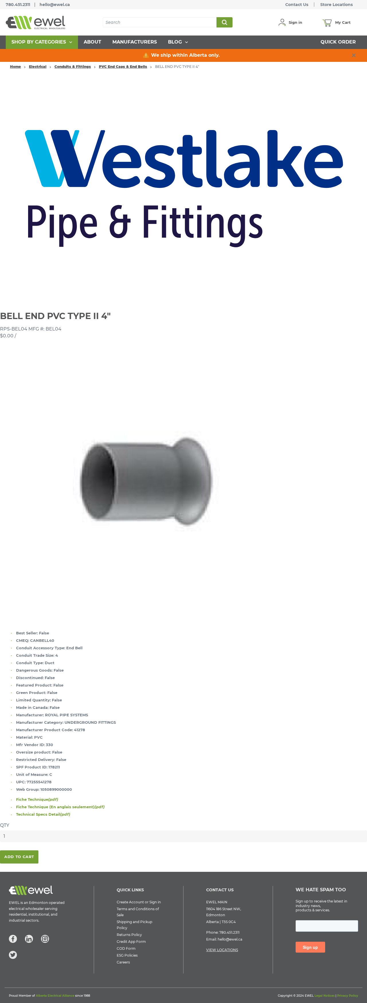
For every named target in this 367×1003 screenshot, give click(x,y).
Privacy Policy (347, 996)
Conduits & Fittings (72, 66)
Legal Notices (325, 996)
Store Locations (336, 4)
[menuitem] (42, 42)
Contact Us (296, 4)
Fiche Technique (37, 799)
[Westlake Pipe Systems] (183, 188)
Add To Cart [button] (19, 856)
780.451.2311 (18, 4)
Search (224, 22)
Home (15, 66)
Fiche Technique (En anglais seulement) (60, 807)
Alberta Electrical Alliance (55, 996)
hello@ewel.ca (55, 4)
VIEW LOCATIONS (222, 950)
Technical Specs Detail (43, 814)
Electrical (37, 66)
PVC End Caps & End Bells (123, 66)
